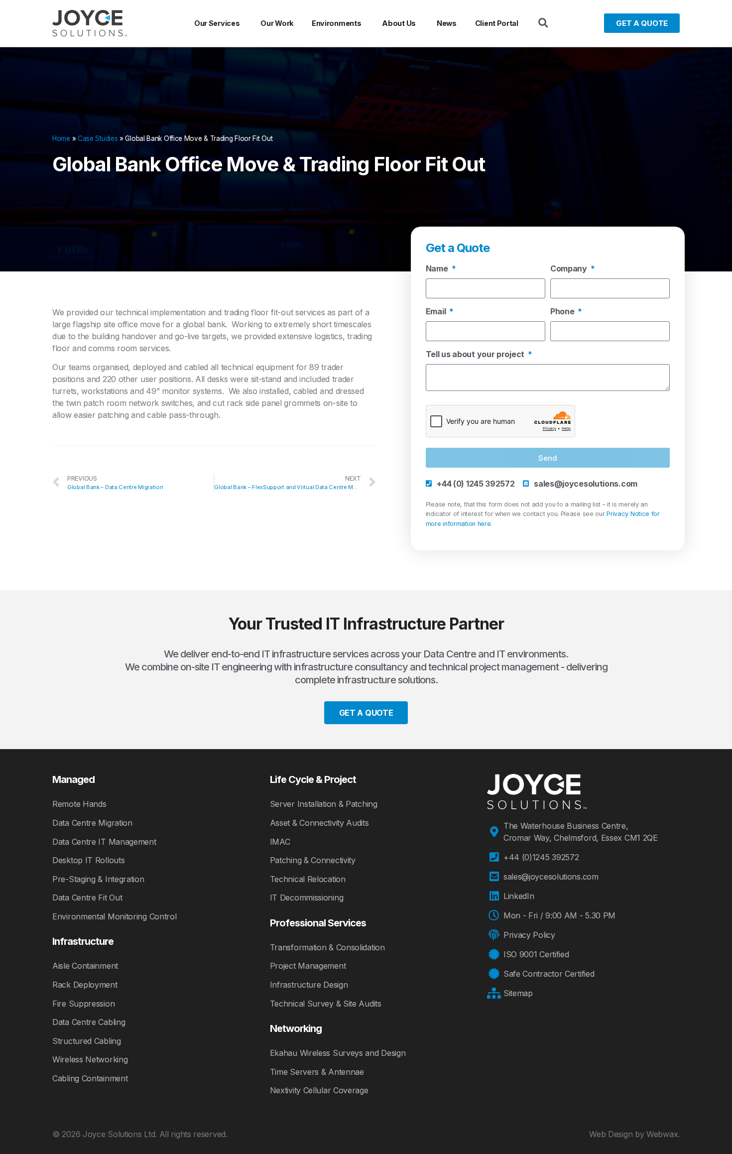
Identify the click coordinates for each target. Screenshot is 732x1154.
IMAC (280, 842)
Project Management (308, 966)
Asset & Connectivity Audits (319, 823)
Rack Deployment (85, 985)
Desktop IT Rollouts (88, 860)
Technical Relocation (308, 879)
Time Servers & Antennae (317, 1072)
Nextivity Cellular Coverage (319, 1090)
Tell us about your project (476, 354)
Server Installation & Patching (323, 804)
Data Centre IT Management (104, 842)
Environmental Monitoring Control (114, 916)
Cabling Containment (89, 1078)
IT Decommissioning (307, 897)
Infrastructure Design (309, 985)
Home (61, 138)
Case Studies (98, 138)
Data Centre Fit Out (87, 897)
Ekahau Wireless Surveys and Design (338, 1053)
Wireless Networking (89, 1059)
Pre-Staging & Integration (98, 879)
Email (437, 311)
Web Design (610, 1134)
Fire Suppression (83, 1004)
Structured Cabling (86, 1041)
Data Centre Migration (92, 823)
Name (438, 268)
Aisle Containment (85, 966)
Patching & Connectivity (313, 860)
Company (569, 268)
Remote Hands (79, 804)
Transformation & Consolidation (327, 947)
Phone (563, 311)
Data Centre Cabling (88, 1022)
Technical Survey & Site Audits (325, 1004)
